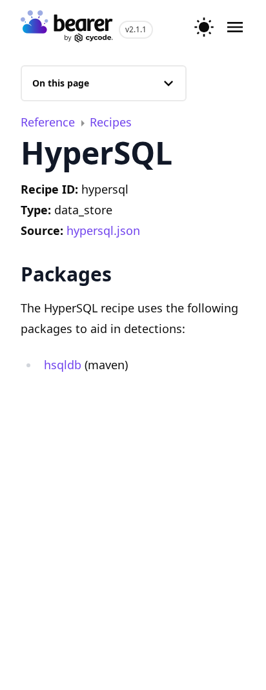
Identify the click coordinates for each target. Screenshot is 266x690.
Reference (49, 122)
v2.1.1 (136, 29)
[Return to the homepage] (67, 27)
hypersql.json (103, 230)
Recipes (111, 122)
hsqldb (62, 364)
